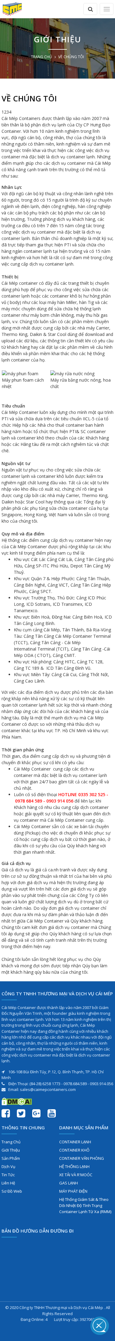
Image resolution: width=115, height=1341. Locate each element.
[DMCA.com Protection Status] (17, 1101)
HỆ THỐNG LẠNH (74, 1166)
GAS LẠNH (68, 1183)
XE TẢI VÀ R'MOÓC (75, 1174)
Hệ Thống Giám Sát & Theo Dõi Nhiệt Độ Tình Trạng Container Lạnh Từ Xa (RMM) (85, 1205)
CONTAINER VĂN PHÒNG (81, 1158)
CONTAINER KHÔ (74, 1150)
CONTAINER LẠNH (75, 1142)
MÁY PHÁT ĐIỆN (73, 1191)
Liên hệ (8, 1183)
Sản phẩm (11, 1158)
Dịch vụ (8, 1166)
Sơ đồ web (12, 1191)
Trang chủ (41, 56)
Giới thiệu (11, 1150)
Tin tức (8, 1174)
